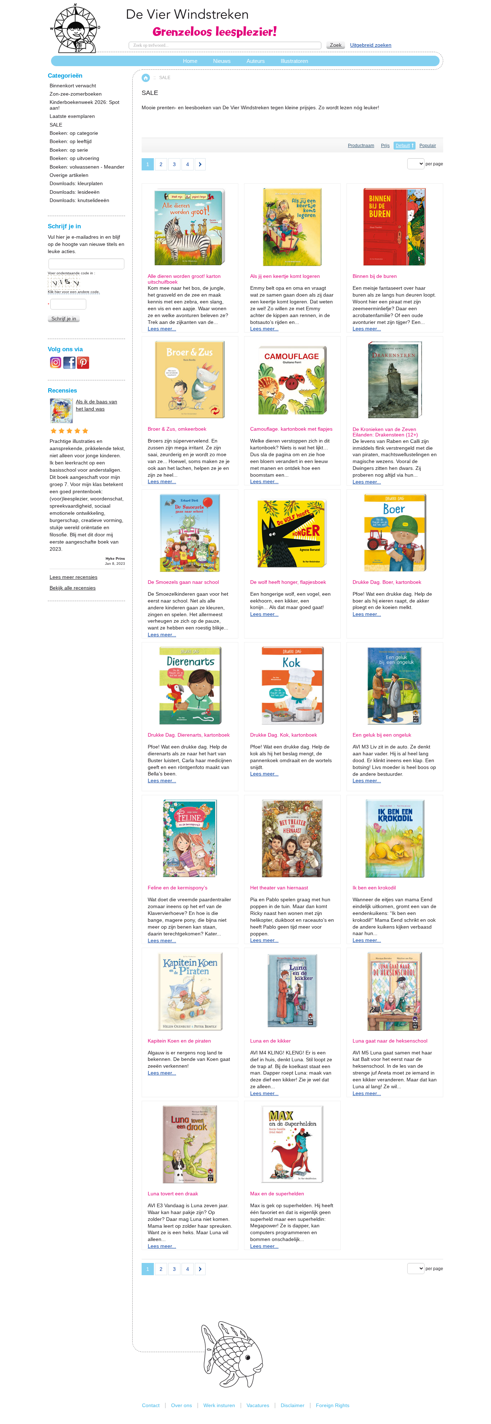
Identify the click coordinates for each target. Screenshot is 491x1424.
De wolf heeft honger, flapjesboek (288, 582)
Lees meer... (162, 328)
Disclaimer (292, 1405)
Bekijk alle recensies (73, 588)
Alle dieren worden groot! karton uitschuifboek (184, 279)
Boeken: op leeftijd (71, 141)
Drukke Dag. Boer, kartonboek (387, 582)
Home (146, 78)
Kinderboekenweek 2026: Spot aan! (84, 105)
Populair (427, 145)
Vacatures (258, 1405)
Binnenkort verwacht (73, 85)
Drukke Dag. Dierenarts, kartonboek (189, 735)
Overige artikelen (69, 175)
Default (403, 145)
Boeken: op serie (69, 150)
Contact (151, 1405)
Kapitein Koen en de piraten (179, 1041)
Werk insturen (219, 1405)
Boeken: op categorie (74, 133)
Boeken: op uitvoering (74, 158)
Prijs (385, 145)
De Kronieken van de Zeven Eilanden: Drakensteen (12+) (385, 432)
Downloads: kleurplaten (76, 183)
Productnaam (361, 145)
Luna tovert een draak (173, 1193)
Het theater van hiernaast (279, 887)
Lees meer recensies (73, 577)
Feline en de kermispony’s (177, 887)
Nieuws (222, 61)
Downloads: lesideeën (75, 192)
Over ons (181, 1405)
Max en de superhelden (277, 1193)
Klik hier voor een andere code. (74, 292)
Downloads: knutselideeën (79, 200)
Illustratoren (294, 61)
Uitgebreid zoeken (370, 45)
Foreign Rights (332, 1405)
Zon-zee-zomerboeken (76, 94)
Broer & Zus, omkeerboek (177, 429)
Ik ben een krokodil (374, 887)
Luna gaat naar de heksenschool (390, 1041)
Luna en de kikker (270, 1041)
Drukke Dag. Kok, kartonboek (283, 735)
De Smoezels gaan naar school (183, 582)
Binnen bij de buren (375, 276)
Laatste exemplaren (72, 116)
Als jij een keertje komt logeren (285, 276)
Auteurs (256, 61)
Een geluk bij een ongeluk (382, 735)
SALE (56, 125)
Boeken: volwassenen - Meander (87, 167)
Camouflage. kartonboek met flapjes (291, 429)
